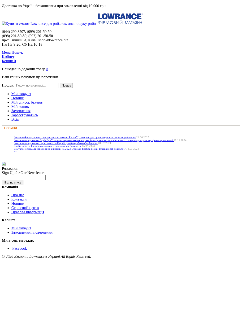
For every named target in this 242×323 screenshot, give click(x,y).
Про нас (17, 195)
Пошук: (8, 85)
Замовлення (20, 111)
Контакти (19, 199)
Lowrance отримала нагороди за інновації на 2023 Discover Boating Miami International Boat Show (70, 148)
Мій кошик (20, 107)
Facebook (19, 248)
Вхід (15, 119)
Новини (17, 98)
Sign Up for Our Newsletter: (23, 173)
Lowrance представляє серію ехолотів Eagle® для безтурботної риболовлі (56, 143)
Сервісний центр (25, 208)
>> (15, 151)
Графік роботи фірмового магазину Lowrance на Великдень (47, 145)
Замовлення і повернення (31, 232)
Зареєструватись (24, 115)
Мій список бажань (27, 102)
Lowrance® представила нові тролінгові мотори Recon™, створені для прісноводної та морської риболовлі (75, 137)
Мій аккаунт (21, 94)
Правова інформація (27, 212)
